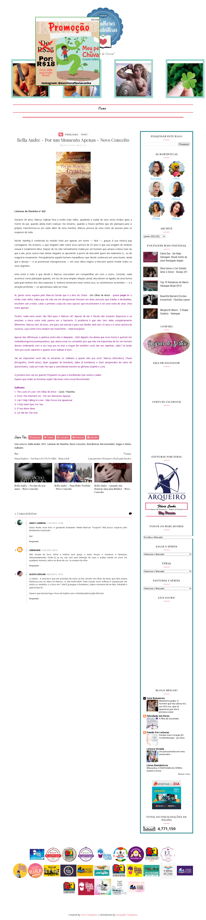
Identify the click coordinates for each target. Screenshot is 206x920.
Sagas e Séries (123, 444)
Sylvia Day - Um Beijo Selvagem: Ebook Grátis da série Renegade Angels (173, 257)
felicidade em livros (158, 715)
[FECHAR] (95, 19)
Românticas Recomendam (101, 444)
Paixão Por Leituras (158, 732)
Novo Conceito (77, 444)
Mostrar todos (184, 774)
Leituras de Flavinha (57, 444)
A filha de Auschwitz (169, 718)
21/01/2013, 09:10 (49, 550)
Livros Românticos (157, 765)
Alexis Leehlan (37, 574)
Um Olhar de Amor (100, 295)
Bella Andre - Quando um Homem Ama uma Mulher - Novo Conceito (112, 489)
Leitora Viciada (155, 748)
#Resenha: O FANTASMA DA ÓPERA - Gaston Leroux (165, 769)
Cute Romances (156, 698)
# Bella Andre (71, 134)
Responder (34, 541)
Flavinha (70, 391)
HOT (43, 444)
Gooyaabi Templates (127, 914)
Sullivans (18, 447)
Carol (61, 391)
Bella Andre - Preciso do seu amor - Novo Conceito (29, 487)
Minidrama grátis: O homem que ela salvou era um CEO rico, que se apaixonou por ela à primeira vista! (172, 706)
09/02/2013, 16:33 (55, 574)
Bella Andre (34, 444)
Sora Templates (89, 914)
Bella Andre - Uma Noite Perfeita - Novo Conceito (72, 487)
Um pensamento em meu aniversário (172, 753)
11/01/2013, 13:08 (55, 523)
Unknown (34, 550)
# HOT (84, 134)
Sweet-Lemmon (37, 523)
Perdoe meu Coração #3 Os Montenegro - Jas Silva (172, 736)
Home (102, 108)
